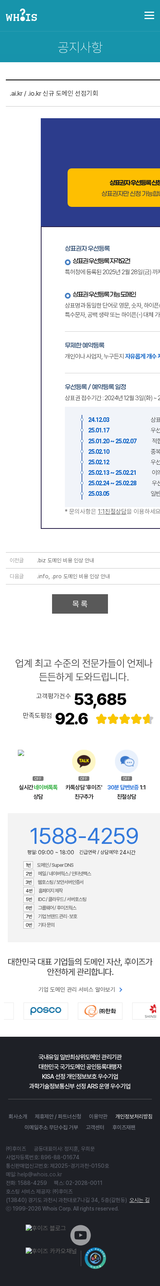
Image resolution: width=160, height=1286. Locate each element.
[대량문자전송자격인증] (95, 1258)
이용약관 (98, 1116)
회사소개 (18, 1116)
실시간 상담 (38, 792)
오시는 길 (139, 1200)
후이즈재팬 (124, 1127)
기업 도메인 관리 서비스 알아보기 (76, 989)
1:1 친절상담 (126, 792)
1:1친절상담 (112, 511)
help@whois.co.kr (39, 1174)
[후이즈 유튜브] (80, 1244)
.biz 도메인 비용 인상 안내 (65, 560)
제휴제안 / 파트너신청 (58, 1116)
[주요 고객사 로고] (80, 1011)
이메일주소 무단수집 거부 (51, 1127)
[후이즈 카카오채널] (51, 1251)
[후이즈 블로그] (46, 1228)
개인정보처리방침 (134, 1116)
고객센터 (95, 1127)
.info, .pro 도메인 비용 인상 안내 (73, 576)
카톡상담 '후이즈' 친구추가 (84, 792)
